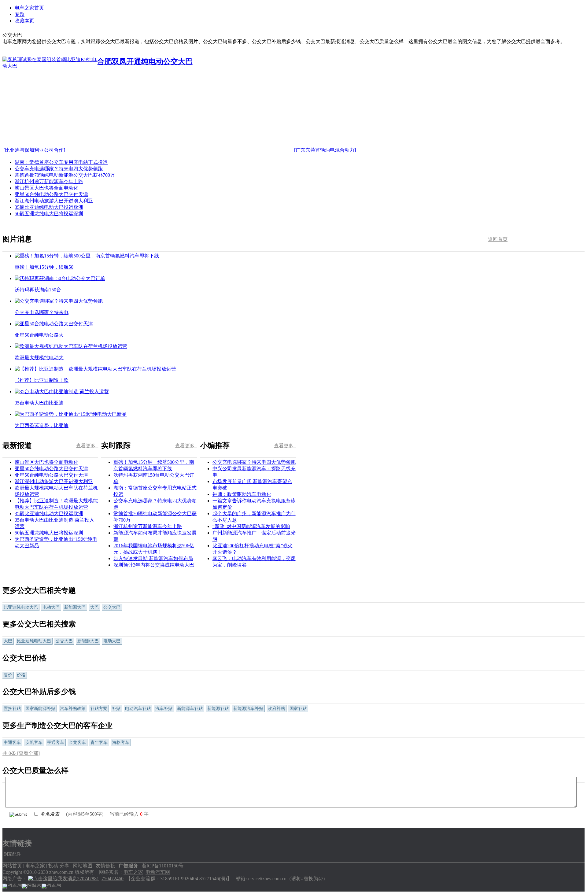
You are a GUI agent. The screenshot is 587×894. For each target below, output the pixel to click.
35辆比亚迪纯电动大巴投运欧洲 (49, 207)
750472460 (113, 878)
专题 (19, 14)
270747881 (88, 878)
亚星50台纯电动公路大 (39, 335)
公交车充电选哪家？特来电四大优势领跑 (59, 168)
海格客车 (120, 742)
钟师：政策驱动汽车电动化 (241, 494)
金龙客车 (77, 742)
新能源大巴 (75, 607)
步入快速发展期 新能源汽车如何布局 (153, 558)
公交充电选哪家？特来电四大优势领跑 (254, 462)
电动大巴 (51, 607)
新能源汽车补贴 (248, 708)
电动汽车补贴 (138, 708)
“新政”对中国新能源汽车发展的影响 (251, 526)
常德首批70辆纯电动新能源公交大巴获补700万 (65, 175)
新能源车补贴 (190, 708)
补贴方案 (98, 708)
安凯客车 (33, 742)
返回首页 (498, 239)
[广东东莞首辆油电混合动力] (325, 150)
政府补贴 (276, 708)
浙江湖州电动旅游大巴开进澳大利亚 (54, 200)
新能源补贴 (218, 708)
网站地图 (82, 865)
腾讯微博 (529, 307)
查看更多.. (87, 445)
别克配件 (12, 854)
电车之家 (35, 865)
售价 (8, 675)
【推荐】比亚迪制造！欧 (41, 380)
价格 (21, 675)
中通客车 (12, 742)
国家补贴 (298, 708)
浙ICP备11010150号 (162, 865)
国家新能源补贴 (40, 708)
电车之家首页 (29, 7)
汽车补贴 (163, 708)
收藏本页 (24, 20)
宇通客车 (55, 742)
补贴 (116, 708)
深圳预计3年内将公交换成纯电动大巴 (153, 564)
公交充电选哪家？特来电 (41, 312)
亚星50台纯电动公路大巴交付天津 (51, 194)
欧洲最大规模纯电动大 (39, 357)
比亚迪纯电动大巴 (21, 607)
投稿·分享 (58, 865)
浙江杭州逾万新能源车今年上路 (49, 181)
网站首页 (12, 865)
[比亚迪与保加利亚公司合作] (34, 150)
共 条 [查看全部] (21, 753)
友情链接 (105, 865)
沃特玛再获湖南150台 (38, 289)
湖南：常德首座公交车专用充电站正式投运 (61, 162)
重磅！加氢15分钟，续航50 (44, 267)
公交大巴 (111, 607)
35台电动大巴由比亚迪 (39, 402)
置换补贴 (12, 708)
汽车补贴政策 (73, 708)
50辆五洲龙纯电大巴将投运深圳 (49, 213)
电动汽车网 (158, 872)
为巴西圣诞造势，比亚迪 (41, 425)
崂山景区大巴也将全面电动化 (46, 187)
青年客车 (99, 742)
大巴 (94, 607)
